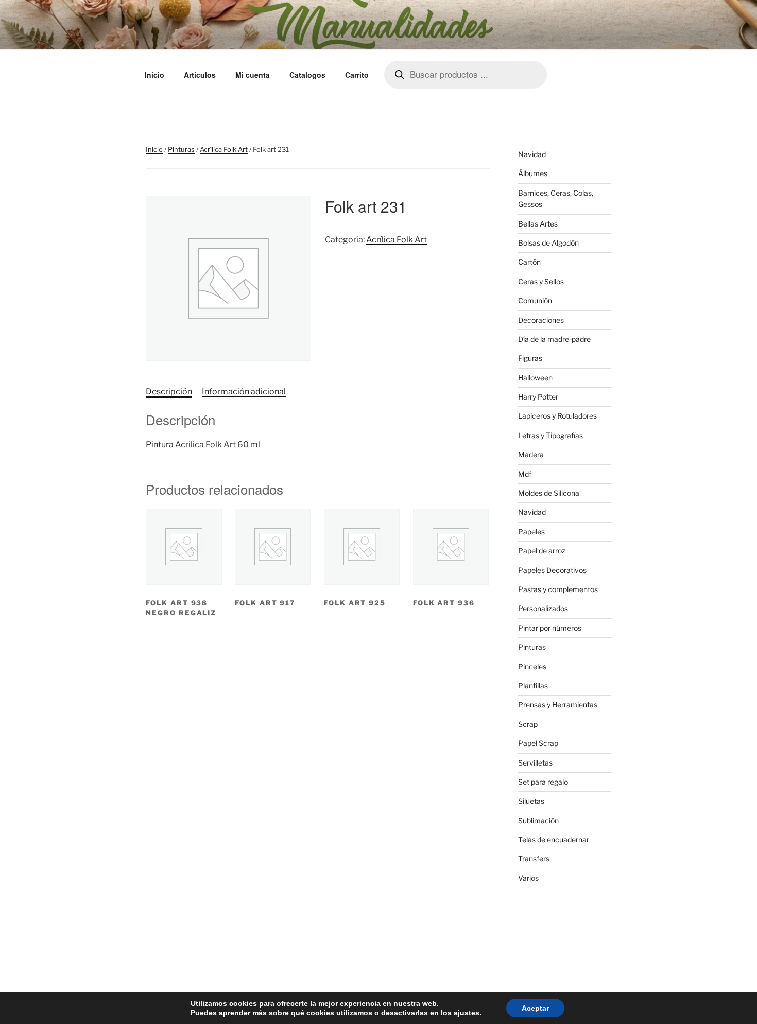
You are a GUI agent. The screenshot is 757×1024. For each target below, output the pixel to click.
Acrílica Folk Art (224, 149)
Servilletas (535, 762)
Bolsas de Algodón (548, 242)
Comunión (535, 300)
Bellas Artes (538, 223)
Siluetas (531, 800)
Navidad (532, 154)
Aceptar (535, 1008)
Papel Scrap (538, 743)
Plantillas (533, 685)
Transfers (533, 858)
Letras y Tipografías (550, 435)
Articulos (200, 75)
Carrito (357, 75)
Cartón (529, 261)
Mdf (524, 474)
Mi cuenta (252, 75)
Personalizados (543, 608)
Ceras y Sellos (541, 281)
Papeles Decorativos (552, 570)
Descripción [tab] (169, 391)
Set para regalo (543, 781)
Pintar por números (549, 627)
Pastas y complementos (558, 589)
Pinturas (181, 149)
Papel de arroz (541, 550)
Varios (528, 878)
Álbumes (532, 173)
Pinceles (532, 666)
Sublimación (538, 820)
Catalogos (307, 75)
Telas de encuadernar (553, 839)
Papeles (531, 531)
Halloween (535, 377)
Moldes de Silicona (548, 493)
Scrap (528, 724)
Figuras (530, 358)
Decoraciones (541, 320)
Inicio (154, 75)
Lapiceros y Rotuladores (557, 415)
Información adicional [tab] (244, 391)
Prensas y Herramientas (557, 704)
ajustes (466, 1013)
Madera (531, 454)
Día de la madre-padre (554, 339)
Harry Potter (538, 396)
